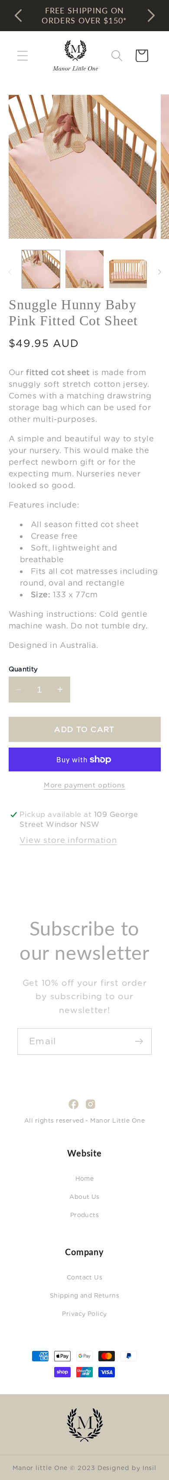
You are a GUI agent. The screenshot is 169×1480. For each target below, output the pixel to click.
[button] (22, 55)
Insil (150, 1467)
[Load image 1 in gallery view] (41, 269)
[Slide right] (159, 272)
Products (84, 1214)
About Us (84, 1196)
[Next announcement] (151, 15)
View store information (68, 840)
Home (84, 1178)
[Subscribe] (139, 1041)
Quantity (23, 669)
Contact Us (85, 1277)
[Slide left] (9, 272)
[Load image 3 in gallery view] (128, 269)
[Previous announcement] (18, 15)
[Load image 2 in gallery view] (84, 269)
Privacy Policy (84, 1313)
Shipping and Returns (85, 1295)
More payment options (84, 785)
